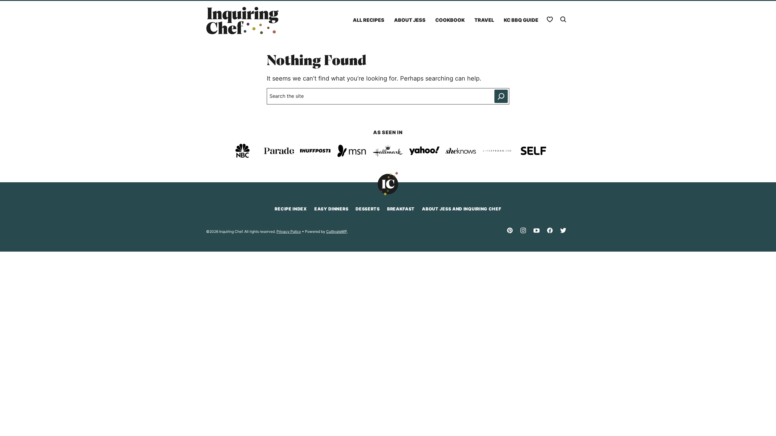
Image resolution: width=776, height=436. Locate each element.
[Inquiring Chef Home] (242, 20)
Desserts (368, 208)
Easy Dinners (331, 208)
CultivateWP (336, 231)
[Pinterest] (510, 230)
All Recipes (368, 20)
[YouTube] (536, 230)
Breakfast (401, 208)
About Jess (410, 20)
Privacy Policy (288, 231)
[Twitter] (563, 230)
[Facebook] (550, 230)
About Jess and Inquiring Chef (461, 208)
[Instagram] (523, 230)
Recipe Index (291, 208)
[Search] (563, 19)
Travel (484, 20)
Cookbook (450, 20)
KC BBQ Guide (521, 20)
